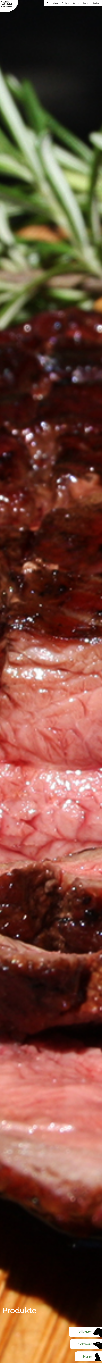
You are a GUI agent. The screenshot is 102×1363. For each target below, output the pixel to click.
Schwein (85, 1344)
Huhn (87, 1356)
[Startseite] (47, 3)
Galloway (84, 1332)
